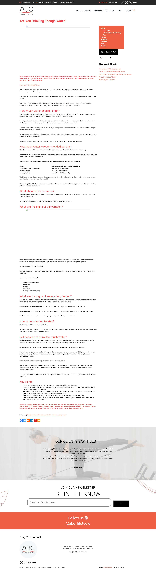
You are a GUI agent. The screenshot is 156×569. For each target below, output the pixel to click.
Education (110, 10)
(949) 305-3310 (112, 2)
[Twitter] (24, 420)
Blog (120, 10)
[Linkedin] (31, 420)
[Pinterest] (35, 420)
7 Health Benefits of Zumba (107, 77)
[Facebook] (21, 420)
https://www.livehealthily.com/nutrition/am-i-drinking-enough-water (46, 415)
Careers (49, 567)
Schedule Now (108, 52)
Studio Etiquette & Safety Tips (112, 34)
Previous (26, 458)
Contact (128, 10)
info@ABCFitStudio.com (28, 2)
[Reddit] (28, 420)
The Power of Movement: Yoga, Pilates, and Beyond (115, 74)
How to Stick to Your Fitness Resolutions (112, 72)
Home (21, 567)
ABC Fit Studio (108, 567)
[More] (38, 420)
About (78, 10)
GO (121, 503)
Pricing (88, 10)
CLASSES (107, 31)
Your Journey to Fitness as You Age (110, 69)
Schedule (98, 10)
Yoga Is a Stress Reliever (107, 80)
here (81, 408)
